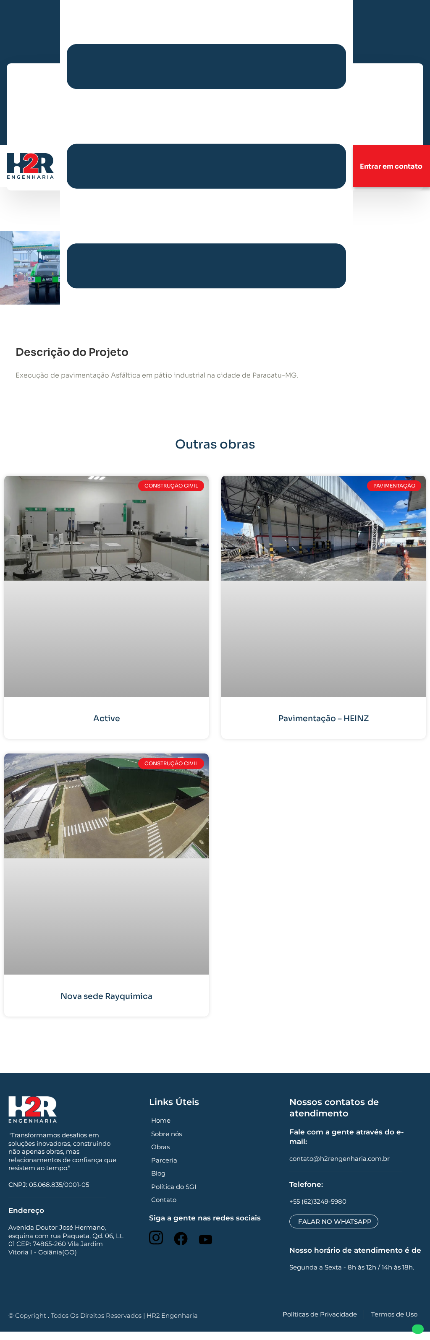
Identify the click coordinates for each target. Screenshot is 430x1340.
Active (106, 719)
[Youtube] (205, 1239)
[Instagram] (156, 1238)
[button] (206, 166)
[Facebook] (181, 1239)
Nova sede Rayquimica (106, 996)
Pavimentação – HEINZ (323, 719)
